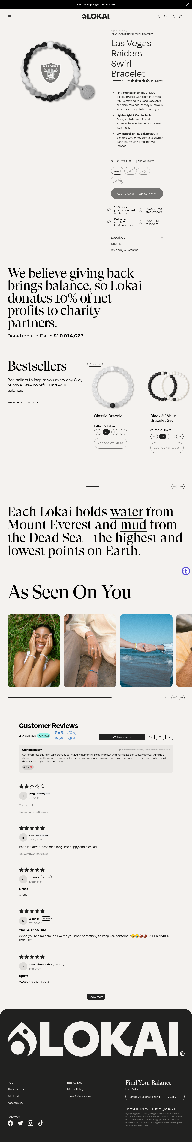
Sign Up (173, 1096)
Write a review (122, 737)
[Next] (181, 486)
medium (130, 171)
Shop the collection (23, 402)
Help (10, 1082)
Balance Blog (74, 1082)
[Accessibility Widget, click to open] (186, 571)
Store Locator (16, 1089)
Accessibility (15, 1103)
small (117, 171)
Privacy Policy (75, 1089)
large (144, 171)
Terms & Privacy (139, 1125)
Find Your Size (146, 161)
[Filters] (160, 737)
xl (123, 431)
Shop (114, 31)
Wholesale (14, 1096)
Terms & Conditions (79, 1096)
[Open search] (150, 737)
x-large (117, 180)
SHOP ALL (124, 31)
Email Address (132, 1088)
